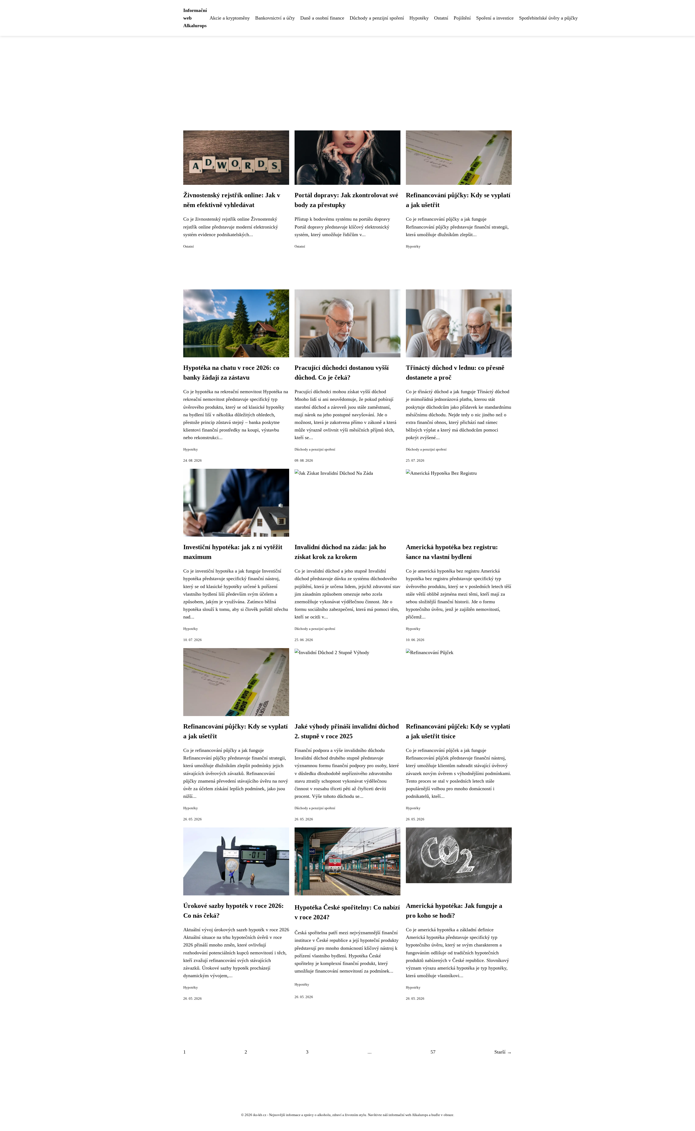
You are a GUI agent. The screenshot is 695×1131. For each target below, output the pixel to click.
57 (433, 1052)
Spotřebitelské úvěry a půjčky (548, 18)
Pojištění (462, 18)
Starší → (503, 1052)
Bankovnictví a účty (275, 18)
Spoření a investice (495, 18)
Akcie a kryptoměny (230, 18)
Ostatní (441, 18)
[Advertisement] (347, 77)
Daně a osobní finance (322, 18)
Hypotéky (419, 18)
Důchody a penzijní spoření (377, 18)
